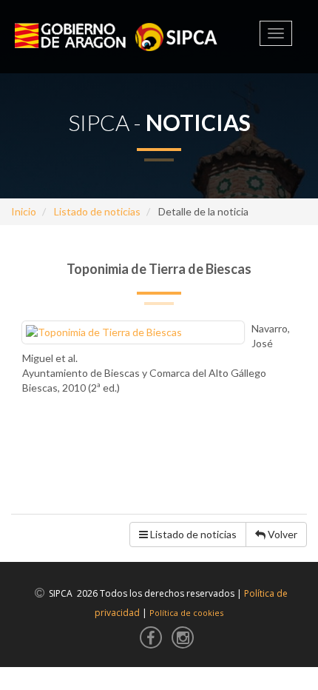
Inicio (23, 211)
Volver (281, 534)
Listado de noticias (97, 211)
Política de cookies (186, 612)
